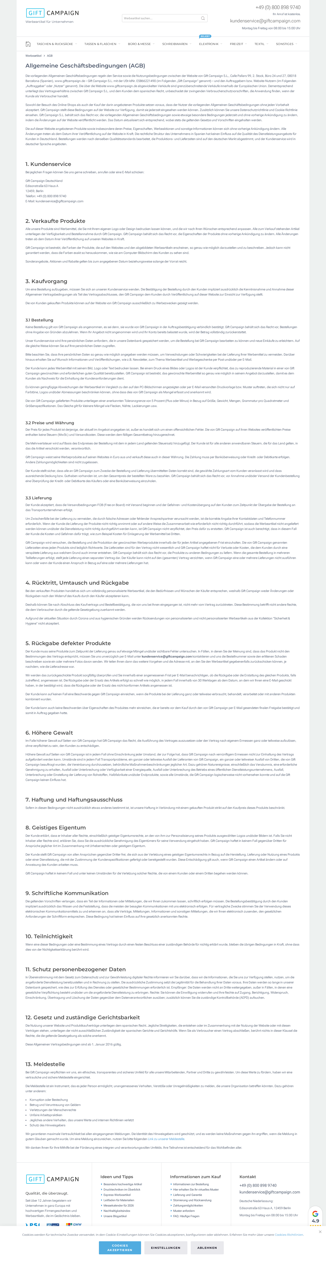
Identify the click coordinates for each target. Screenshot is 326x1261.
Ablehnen (207, 1247)
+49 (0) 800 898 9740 (278, 7)
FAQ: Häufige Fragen (186, 1216)
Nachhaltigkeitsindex (117, 1210)
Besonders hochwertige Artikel (123, 1184)
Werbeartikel (34, 55)
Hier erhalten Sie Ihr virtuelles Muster (196, 1189)
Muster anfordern (184, 1210)
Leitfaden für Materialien (119, 1200)
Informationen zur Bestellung (191, 1184)
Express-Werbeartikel (117, 1195)
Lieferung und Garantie (187, 1195)
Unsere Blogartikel (115, 1216)
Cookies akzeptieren (120, 1248)
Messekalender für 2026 (119, 1205)
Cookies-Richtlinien (289, 1234)
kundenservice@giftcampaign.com (265, 20)
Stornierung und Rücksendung (192, 1200)
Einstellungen (166, 1247)
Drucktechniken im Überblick (122, 1189)
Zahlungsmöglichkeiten (188, 1205)
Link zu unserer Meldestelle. (166, 1139)
